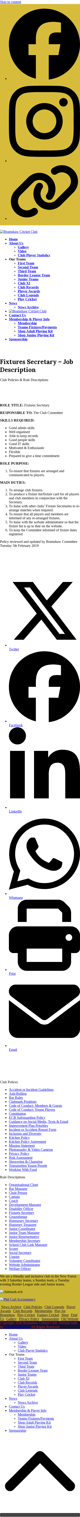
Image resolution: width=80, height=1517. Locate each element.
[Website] (44, 218)
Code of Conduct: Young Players (32, 1109)
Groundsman (18, 1217)
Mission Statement (22, 1145)
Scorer (13, 1249)
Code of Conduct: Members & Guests (35, 1105)
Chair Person (18, 1193)
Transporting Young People (28, 1165)
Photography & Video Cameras (31, 1149)
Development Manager (25, 1205)
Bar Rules (16, 1097)
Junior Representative (24, 1237)
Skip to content (10, 2)
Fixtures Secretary (21, 1213)
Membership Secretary (24, 1241)
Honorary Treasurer (22, 1225)
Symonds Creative (17, 1327)
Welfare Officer (20, 1269)
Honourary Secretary (23, 1221)
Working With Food (23, 1169)
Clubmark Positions (22, 1101)
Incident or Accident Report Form (32, 1129)
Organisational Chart (23, 1185)
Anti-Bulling (18, 1093)
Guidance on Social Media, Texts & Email (38, 1121)
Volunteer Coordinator (24, 1261)
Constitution (17, 1113)
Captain (14, 1197)
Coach (13, 1201)
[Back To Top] (40, 1515)
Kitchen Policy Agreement (27, 1141)
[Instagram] (44, 161)
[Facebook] (44, 78)
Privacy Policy (19, 1153)
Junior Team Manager (24, 1233)
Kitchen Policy (19, 1137)
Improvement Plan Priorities (28, 1125)
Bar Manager (18, 1189)
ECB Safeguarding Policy (27, 1117)
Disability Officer (21, 1209)
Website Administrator (24, 1265)
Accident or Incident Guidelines (31, 1089)
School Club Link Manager (28, 1245)
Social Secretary (20, 1253)
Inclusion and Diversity (25, 1133)
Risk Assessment (20, 1157)
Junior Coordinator (22, 1229)
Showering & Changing (25, 1161)
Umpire (14, 1257)
